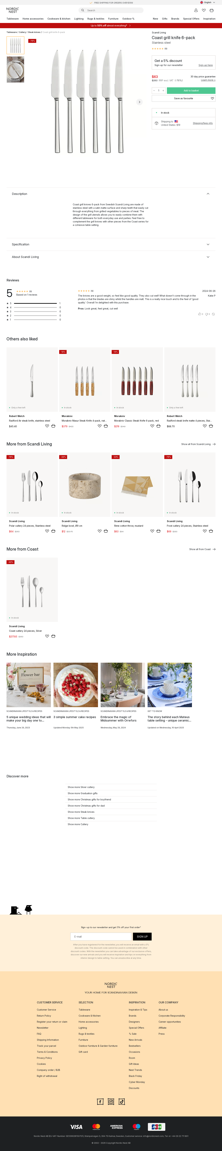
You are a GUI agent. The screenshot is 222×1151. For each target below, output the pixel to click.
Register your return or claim (52, 1021)
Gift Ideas (134, 1064)
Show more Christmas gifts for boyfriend (89, 799)
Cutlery (22, 32)
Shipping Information (48, 1039)
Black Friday (135, 1076)
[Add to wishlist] (47, 426)
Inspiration (209, 18)
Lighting (79, 18)
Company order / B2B (48, 1070)
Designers (134, 1021)
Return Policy (44, 1015)
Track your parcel (46, 1045)
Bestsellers (135, 1045)
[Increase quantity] (163, 90)
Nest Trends (135, 1070)
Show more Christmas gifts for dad (86, 805)
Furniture (113, 18)
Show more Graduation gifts (83, 793)
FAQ (39, 1033)
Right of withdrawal (47, 1076)
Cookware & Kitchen (90, 1015)
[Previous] (35, 102)
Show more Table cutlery (81, 818)
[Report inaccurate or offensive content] (213, 314)
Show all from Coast (200, 549)
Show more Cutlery (78, 824)
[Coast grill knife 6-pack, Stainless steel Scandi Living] (87, 101)
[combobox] (207, 2)
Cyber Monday (137, 1082)
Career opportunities (170, 1021)
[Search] (82, 10)
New (155, 18)
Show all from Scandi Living (196, 444)
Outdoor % (128, 18)
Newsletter (42, 1027)
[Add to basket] (53, 426)
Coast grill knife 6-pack (54, 32)
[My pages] (196, 10)
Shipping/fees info (203, 123)
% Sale (133, 1033)
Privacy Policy (44, 1057)
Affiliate (162, 1027)
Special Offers (191, 18)
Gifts (164, 18)
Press (162, 1033)
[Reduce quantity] (154, 90)
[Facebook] (100, 1101)
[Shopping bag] (211, 10)
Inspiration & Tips (138, 1009)
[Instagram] (111, 1101)
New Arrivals (135, 1039)
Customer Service (46, 1009)
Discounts (134, 1088)
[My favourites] (204, 10)
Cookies (41, 1064)
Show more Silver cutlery (81, 787)
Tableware (13, 18)
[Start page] (13, 10)
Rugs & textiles (95, 18)
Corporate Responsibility (172, 1015)
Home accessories (33, 18)
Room (132, 1057)
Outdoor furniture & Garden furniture (98, 1045)
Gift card (83, 1051)
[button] (159, 48)
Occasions (134, 1051)
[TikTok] (121, 1101)
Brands (175, 18)
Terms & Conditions (47, 1051)
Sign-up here (206, 65)
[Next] (139, 102)
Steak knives (34, 32)
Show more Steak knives (81, 811)
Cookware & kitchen (58, 18)
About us (163, 1009)
